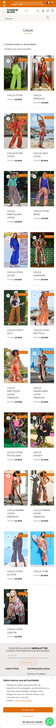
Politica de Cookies (23, 700)
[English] (45, 2)
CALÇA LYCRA (15, 95)
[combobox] (8, 18)
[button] (16, 61)
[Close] (53, 678)
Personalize (28, 716)
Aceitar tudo (28, 710)
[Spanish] (52, 2)
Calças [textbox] (7, 18)
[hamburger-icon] (26, 11)
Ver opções (14, 107)
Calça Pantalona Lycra (14, 214)
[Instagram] (4, 5)
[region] (28, 702)
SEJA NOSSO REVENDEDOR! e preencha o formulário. (28, 3)
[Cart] (52, 10)
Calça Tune (40, 571)
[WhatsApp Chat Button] (49, 721)
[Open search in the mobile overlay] (38, 11)
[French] (48, 2)
